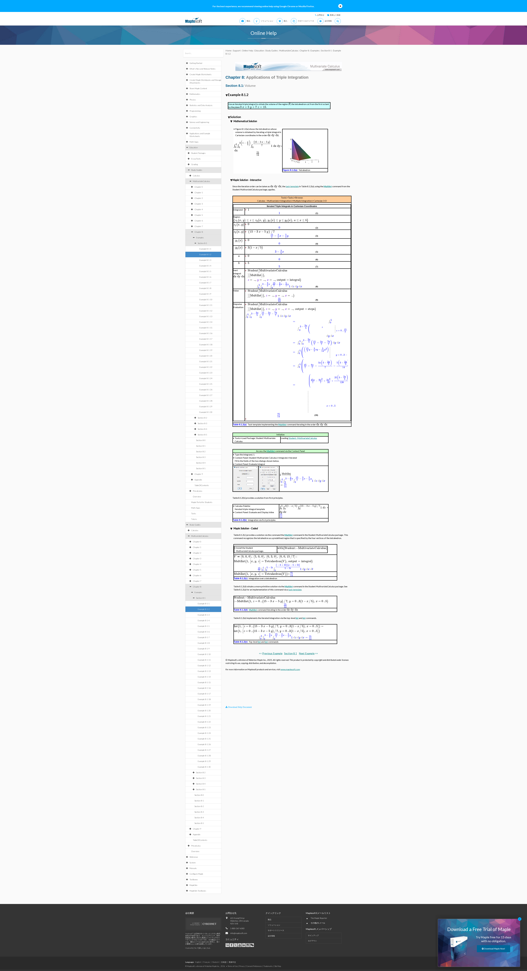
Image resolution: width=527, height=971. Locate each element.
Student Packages (198, 153)
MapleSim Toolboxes (198, 891)
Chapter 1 (198, 192)
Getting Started (196, 63)
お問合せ (320, 15)
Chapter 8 (198, 232)
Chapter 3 (198, 204)
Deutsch (215, 962)
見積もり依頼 (335, 15)
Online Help (247, 50)
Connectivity (195, 128)
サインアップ (313, 935)
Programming (195, 111)
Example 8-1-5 (205, 271)
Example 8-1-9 (205, 294)
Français (206, 962)
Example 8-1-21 (205, 361)
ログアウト (312, 941)
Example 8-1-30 (205, 412)
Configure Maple (196, 874)
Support (237, 50)
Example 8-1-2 (205, 254)
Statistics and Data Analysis (201, 105)
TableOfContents (201, 485)
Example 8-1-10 (205, 299)
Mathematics (195, 94)
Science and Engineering (199, 122)
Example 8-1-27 (205, 395)
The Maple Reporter (319, 918)
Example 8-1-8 (205, 288)
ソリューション (274, 925)
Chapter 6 (198, 220)
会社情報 (271, 936)
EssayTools (196, 159)
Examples (200, 237)
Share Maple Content (198, 88)
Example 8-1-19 (205, 350)
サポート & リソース (276, 930)
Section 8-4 (202, 429)
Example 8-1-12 (205, 311)
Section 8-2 (202, 418)
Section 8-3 (202, 423)
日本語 (223, 962)
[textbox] (289, 104)
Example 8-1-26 (205, 389)
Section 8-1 (202, 243)
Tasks (193, 513)
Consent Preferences (254, 966)
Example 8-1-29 (205, 406)
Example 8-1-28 (205, 401)
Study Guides (196, 170)
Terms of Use (233, 966)
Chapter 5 (198, 215)
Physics (193, 99)
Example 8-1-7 (205, 282)
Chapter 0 (198, 187)
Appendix (198, 479)
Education (194, 147)
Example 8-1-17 (205, 339)
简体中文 (232, 962)
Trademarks (268, 966)
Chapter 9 (198, 474)
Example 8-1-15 (205, 327)
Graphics (193, 116)
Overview (197, 496)
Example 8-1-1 (205, 249)
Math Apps (194, 142)
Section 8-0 (200, 440)
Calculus (196, 175)
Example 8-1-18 (205, 344)
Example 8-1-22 (205, 367)
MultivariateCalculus (201, 181)
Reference (194, 857)
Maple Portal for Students (201, 502)
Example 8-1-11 (205, 305)
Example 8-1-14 (205, 322)
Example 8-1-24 (205, 378)
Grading (194, 164)
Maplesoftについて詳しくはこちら (197, 948)
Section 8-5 (202, 434)
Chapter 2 (198, 198)
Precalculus (197, 491)
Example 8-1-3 (205, 260)
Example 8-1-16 (205, 333)
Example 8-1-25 (205, 384)
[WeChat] (252, 945)
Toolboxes (194, 879)
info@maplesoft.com (238, 933)
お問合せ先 (230, 913)
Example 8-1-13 (205, 316)
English (198, 962)
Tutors (194, 519)
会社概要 (189, 913)
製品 (269, 919)
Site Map (277, 966)
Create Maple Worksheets (200, 74)
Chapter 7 (198, 226)
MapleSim (193, 885)
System (193, 862)
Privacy (242, 966)
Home (228, 50)
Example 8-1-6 (205, 277)
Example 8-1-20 (205, 356)
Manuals (193, 868)
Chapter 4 (198, 209)
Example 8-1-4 (205, 266)
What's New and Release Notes (202, 69)
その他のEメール (318, 923)
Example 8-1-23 (205, 373)
